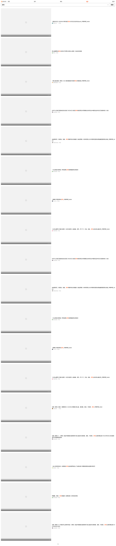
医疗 (35, 1)
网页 (9, 1)
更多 (113, 1)
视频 (87, 1)
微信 (61, 1)
